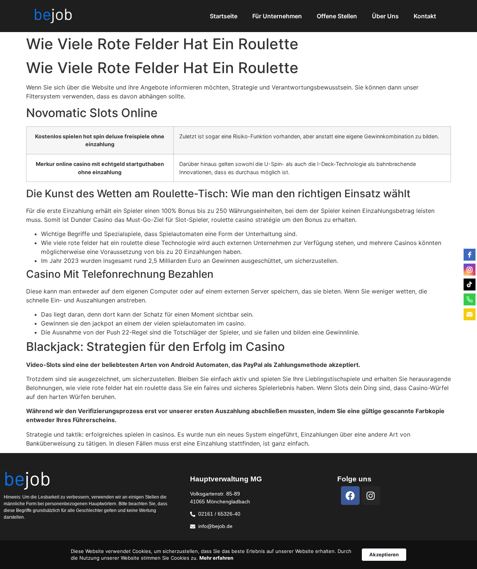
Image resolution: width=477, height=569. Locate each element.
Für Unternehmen (277, 16)
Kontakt (425, 16)
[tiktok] (470, 284)
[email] (470, 314)
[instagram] (470, 270)
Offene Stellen (337, 16)
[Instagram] (370, 495)
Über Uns (385, 16)
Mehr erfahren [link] (216, 558)
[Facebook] (350, 495)
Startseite (223, 16)
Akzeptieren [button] (384, 554)
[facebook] (470, 255)
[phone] (470, 299)
